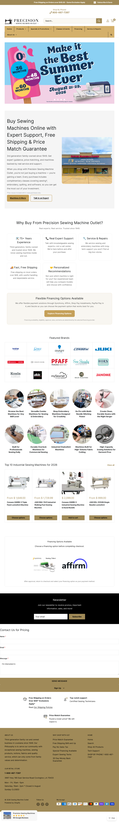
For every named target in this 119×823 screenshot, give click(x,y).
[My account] (108, 21)
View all (111, 465)
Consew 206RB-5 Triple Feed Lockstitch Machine (17, 503)
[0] (112, 20)
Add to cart (73, 518)
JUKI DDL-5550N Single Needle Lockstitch (99, 503)
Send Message (59, 681)
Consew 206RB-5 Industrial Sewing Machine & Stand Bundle (73, 505)
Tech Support (94, 751)
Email (2, 647)
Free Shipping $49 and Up (64, 743)
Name (3, 636)
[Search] (99, 20)
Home (90, 739)
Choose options (18, 518)
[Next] (114, 401)
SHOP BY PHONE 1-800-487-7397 (101, 755)
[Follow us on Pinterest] (47, 804)
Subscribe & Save (104, 2)
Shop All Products (95, 747)
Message (4, 658)
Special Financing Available (65, 751)
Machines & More (18, 198)
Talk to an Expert (41, 198)
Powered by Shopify (12, 803)
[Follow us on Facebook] (38, 804)
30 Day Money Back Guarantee (62, 759)
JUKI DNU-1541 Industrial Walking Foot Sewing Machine (45, 505)
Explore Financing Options (59, 313)
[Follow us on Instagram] (42, 804)
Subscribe (77, 616)
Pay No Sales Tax (60, 747)
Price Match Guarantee (63, 739)
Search (91, 743)
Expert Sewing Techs (62, 754)
